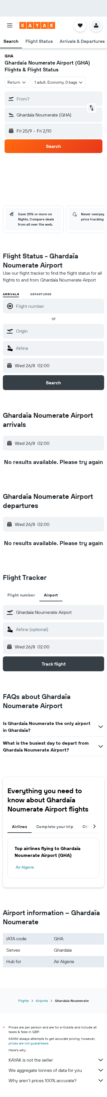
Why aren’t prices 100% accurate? (42, 1080)
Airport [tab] (51, 595)
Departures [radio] (40, 294)
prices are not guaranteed (28, 1043)
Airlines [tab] (19, 826)
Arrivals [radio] (11, 294)
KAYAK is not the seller (31, 1060)
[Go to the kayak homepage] (37, 25)
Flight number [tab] (21, 595)
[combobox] (58, 331)
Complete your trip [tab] (54, 826)
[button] (9, 25)
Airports (42, 1000)
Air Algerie (25, 867)
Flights (23, 1000)
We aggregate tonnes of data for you (45, 1070)
